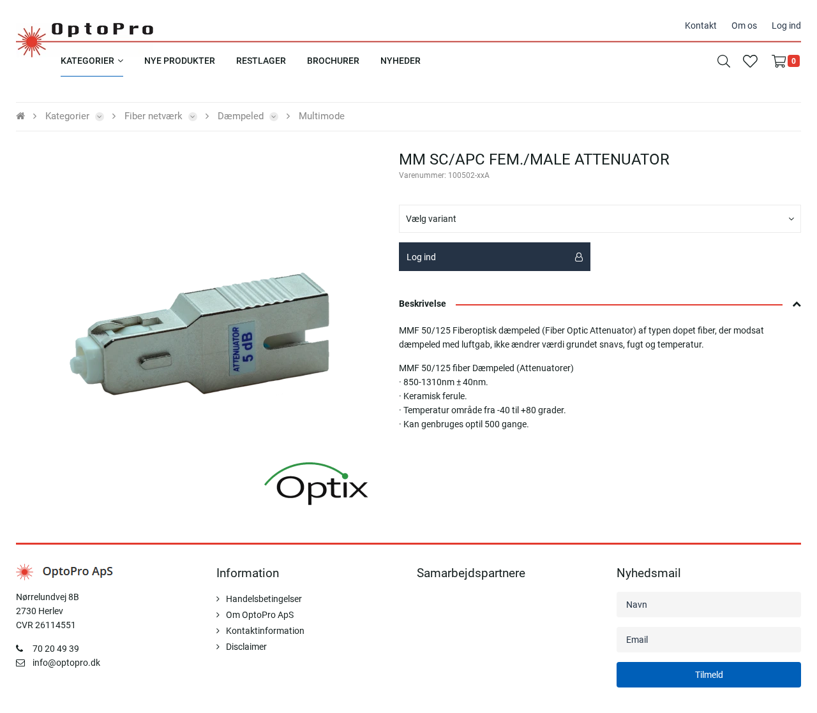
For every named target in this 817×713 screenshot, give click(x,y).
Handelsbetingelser (264, 599)
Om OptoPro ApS (260, 615)
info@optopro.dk (66, 663)
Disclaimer (246, 647)
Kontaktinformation (265, 631)
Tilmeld (709, 675)
